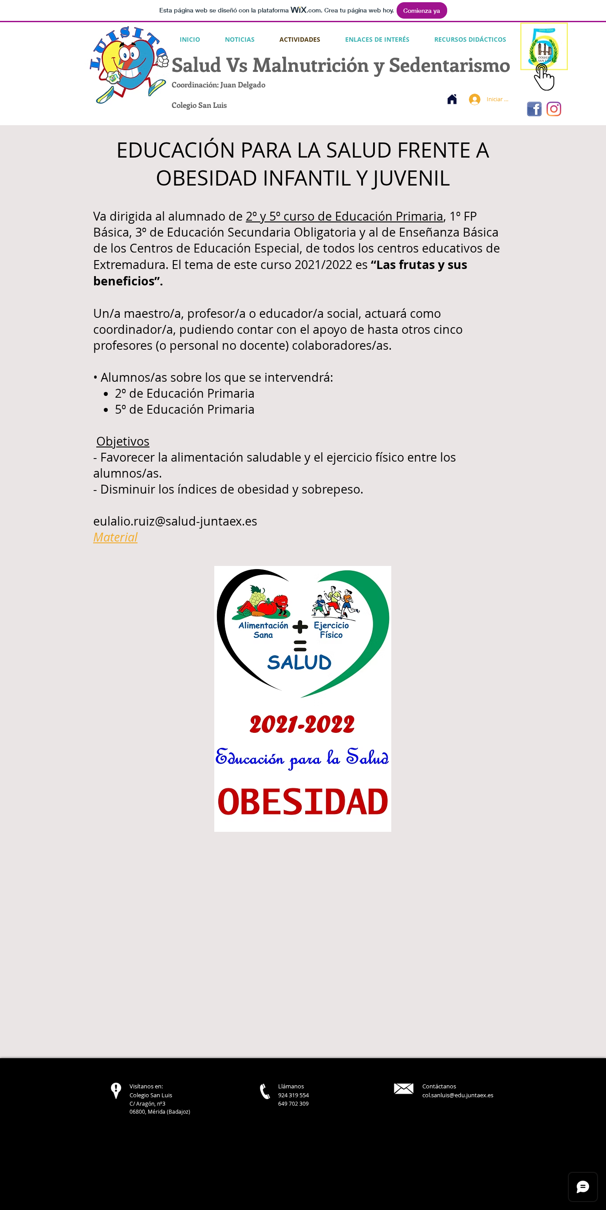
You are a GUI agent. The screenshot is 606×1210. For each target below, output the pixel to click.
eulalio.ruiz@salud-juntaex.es (175, 521)
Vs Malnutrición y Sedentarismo (365, 64)
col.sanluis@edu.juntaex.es (457, 1095)
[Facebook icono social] (534, 109)
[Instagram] (554, 109)
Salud (196, 64)
